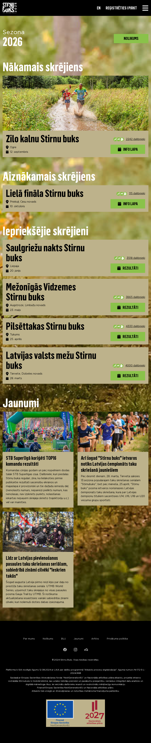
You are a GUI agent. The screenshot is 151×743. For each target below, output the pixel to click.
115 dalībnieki (137, 193)
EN (99, 8)
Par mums (29, 639)
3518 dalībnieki (136, 258)
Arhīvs (95, 639)
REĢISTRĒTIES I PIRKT (121, 8)
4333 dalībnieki (135, 326)
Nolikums (48, 639)
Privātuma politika (117, 639)
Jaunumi (78, 639)
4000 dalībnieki (135, 365)
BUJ (63, 639)
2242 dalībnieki (135, 139)
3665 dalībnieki (135, 297)
